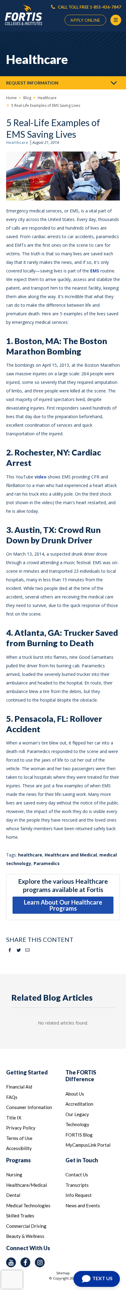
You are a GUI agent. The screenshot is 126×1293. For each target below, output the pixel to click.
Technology (77, 1124)
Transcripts (77, 1185)
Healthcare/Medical (26, 1185)
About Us (74, 1093)
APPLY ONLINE (85, 20)
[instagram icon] (40, 1262)
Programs (18, 1160)
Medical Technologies (28, 1205)
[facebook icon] (25, 1262)
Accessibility (19, 1148)
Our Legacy (77, 1114)
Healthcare (17, 142)
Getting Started (27, 1072)
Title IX (13, 1117)
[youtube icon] (11, 1262)
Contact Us (76, 1174)
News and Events (82, 1205)
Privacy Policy (20, 1127)
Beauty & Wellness (25, 1236)
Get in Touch (81, 1160)
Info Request (78, 1195)
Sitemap (63, 1273)
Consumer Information (29, 1107)
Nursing (14, 1174)
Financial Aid (19, 1086)
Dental (13, 1195)
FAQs (11, 1097)
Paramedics (47, 863)
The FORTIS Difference (80, 1076)
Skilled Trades (20, 1215)
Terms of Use (19, 1138)
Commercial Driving (26, 1226)
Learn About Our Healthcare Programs (63, 905)
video (40, 477)
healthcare (30, 855)
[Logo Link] (23, 14)
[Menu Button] (115, 20)
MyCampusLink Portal (87, 1145)
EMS (94, 271)
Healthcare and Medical (71, 855)
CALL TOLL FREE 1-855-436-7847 (89, 7)
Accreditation (79, 1104)
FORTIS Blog (79, 1134)
